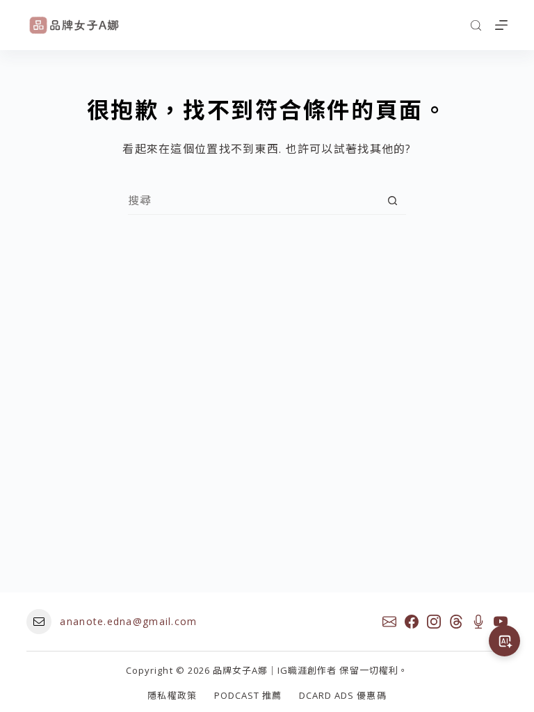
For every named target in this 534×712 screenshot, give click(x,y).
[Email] (389, 622)
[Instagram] (434, 622)
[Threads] (456, 622)
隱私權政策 (171, 696)
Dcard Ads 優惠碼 (343, 696)
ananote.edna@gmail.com (128, 621)
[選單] (501, 25)
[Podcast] (478, 622)
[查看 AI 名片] (504, 640)
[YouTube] (501, 622)
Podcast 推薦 (248, 696)
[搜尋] (476, 25)
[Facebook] (412, 622)
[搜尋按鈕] (392, 200)
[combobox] (253, 200)
